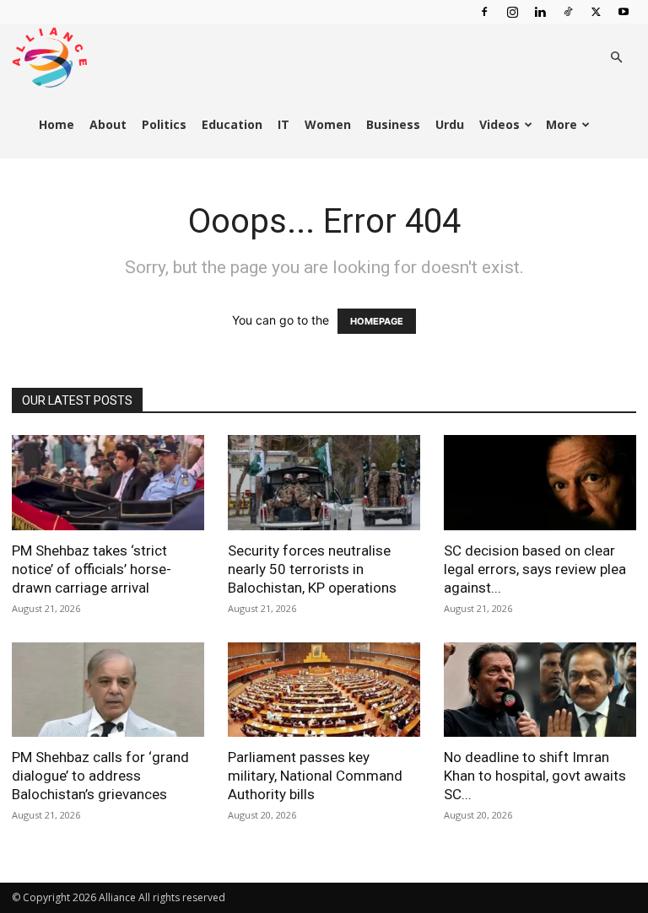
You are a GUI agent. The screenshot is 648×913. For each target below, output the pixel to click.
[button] (616, 58)
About (108, 124)
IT (283, 124)
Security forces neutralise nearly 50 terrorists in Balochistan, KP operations (312, 569)
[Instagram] (512, 12)
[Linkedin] (540, 12)
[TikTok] (567, 12)
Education (232, 124)
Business (393, 124)
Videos (499, 124)
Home (56, 124)
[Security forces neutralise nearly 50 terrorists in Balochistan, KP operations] (324, 482)
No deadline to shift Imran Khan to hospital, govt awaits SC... (535, 776)
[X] (595, 12)
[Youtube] (623, 12)
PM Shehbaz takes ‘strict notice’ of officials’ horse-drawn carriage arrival (91, 569)
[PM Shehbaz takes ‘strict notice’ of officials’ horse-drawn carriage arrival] (108, 482)
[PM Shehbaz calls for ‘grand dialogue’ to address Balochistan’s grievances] (108, 690)
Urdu (449, 124)
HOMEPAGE (376, 321)
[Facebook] (484, 12)
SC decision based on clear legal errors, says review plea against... (535, 569)
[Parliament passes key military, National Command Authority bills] (324, 690)
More (561, 124)
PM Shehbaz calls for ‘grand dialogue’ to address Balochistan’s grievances (100, 776)
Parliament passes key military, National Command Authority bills (315, 776)
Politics (164, 124)
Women (328, 124)
